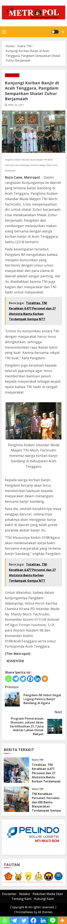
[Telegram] (15, 678)
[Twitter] (23, 678)
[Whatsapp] (8, 678)
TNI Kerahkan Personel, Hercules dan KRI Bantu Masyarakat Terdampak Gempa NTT (46, 804)
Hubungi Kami (44, 899)
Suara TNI (12, 75)
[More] (45, 678)
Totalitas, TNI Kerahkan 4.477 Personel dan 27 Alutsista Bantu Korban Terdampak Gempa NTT (46, 775)
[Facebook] (30, 678)
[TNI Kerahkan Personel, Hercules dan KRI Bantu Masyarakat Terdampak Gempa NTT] (16, 799)
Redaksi (24, 894)
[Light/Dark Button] (55, 32)
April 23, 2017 (16, 105)
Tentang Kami (21, 899)
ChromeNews (23, 912)
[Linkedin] (37, 678)
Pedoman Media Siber (48, 894)
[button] (4, 31)
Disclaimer (9, 894)
